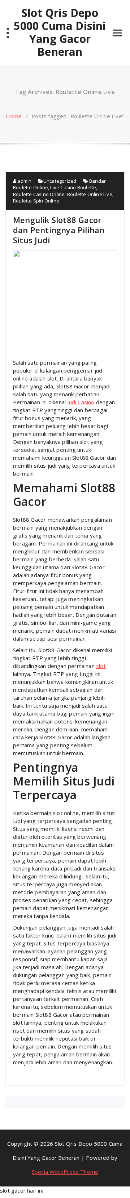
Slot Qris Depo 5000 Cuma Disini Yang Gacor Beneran (60, 32)
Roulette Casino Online (39, 194)
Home (14, 116)
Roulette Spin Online (36, 200)
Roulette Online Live (89, 194)
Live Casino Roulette (73, 187)
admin (23, 181)
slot (101, 665)
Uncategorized (60, 181)
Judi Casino (80, 402)
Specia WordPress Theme (65, 1171)
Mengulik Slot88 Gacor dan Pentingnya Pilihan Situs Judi (58, 229)
